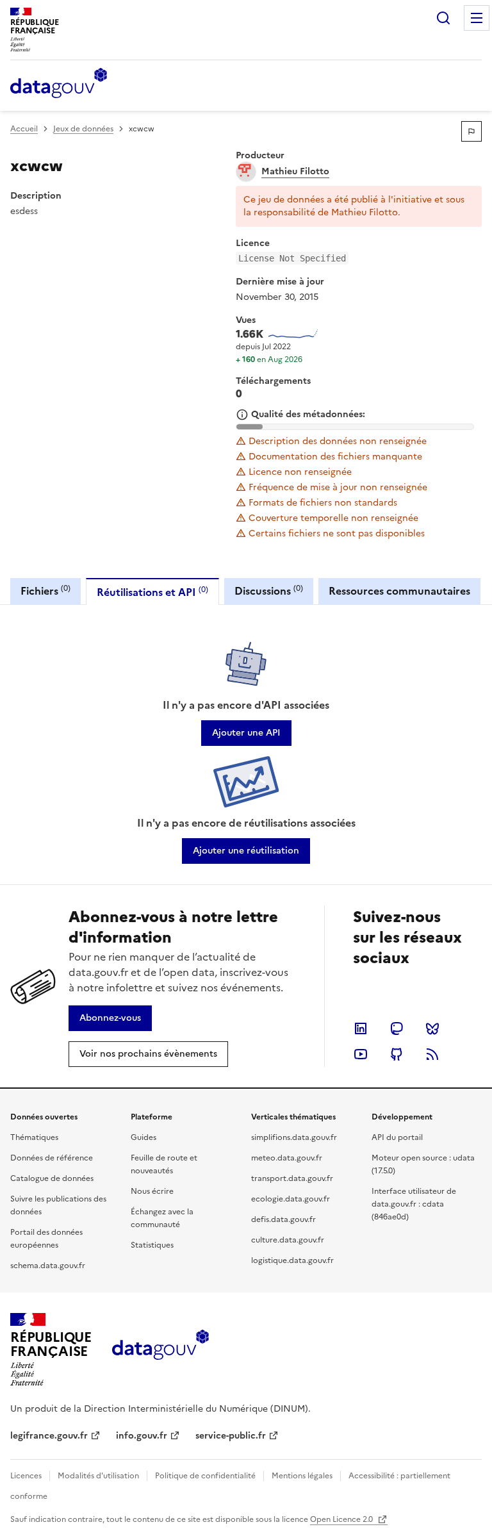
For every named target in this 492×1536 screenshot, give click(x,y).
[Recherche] (443, 18)
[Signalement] (471, 131)
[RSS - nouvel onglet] (432, 1054)
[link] (246, 733)
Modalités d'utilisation (98, 1476)
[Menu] (476, 18)
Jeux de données (83, 129)
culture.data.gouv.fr (287, 1240)
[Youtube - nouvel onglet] (360, 1054)
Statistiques (152, 1245)
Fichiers (45, 590)
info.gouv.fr (141, 1435)
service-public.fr (230, 1435)
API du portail (397, 1137)
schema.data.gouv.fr (47, 1265)
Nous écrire (152, 1191)
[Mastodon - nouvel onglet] (396, 1028)
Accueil (24, 129)
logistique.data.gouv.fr (292, 1260)
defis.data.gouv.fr (283, 1219)
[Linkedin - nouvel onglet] (360, 1028)
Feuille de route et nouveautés (164, 1164)
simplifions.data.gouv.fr (294, 1137)
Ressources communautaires (399, 591)
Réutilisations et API (152, 592)
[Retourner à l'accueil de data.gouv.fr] (58, 84)
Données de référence (51, 1158)
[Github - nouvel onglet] (396, 1054)
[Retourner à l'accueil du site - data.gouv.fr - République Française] (160, 1349)
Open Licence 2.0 (342, 1519)
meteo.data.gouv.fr (286, 1158)
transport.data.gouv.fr (292, 1178)
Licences (26, 1476)
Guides (143, 1137)
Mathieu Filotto (295, 171)
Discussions (268, 590)
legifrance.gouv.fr (49, 1435)
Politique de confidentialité (205, 1476)
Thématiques (34, 1137)
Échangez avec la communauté (162, 1218)
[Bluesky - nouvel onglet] (432, 1028)
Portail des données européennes (46, 1238)
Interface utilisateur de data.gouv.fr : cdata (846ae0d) (414, 1204)
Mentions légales (302, 1476)
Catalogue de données (52, 1178)
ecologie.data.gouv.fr (290, 1199)
